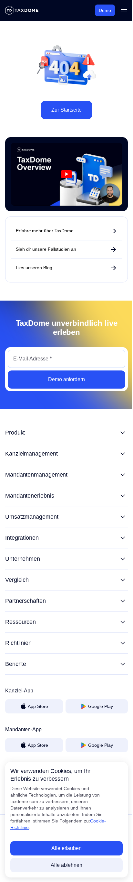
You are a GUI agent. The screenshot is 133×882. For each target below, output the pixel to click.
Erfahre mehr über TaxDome (45, 230)
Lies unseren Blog (34, 267)
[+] (66, 432)
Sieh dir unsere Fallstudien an (46, 249)
